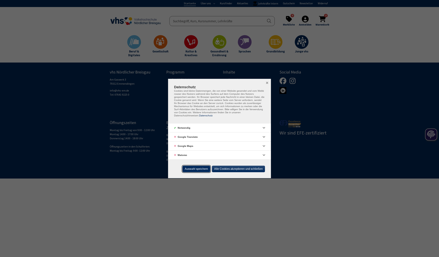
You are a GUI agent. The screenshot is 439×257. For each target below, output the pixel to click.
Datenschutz (206, 115)
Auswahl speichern (196, 168)
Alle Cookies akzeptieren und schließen (238, 168)
